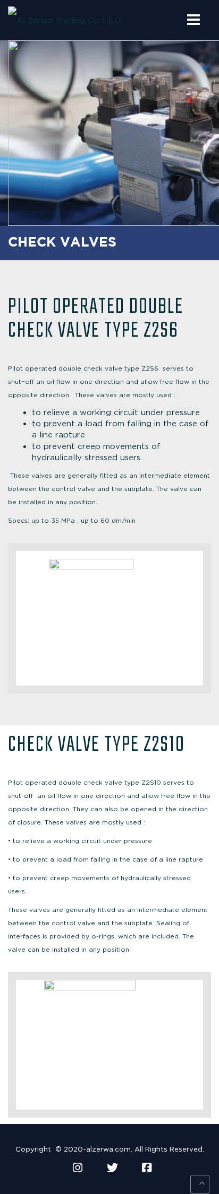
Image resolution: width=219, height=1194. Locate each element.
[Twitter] (112, 1168)
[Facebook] (146, 1168)
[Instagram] (77, 1168)
